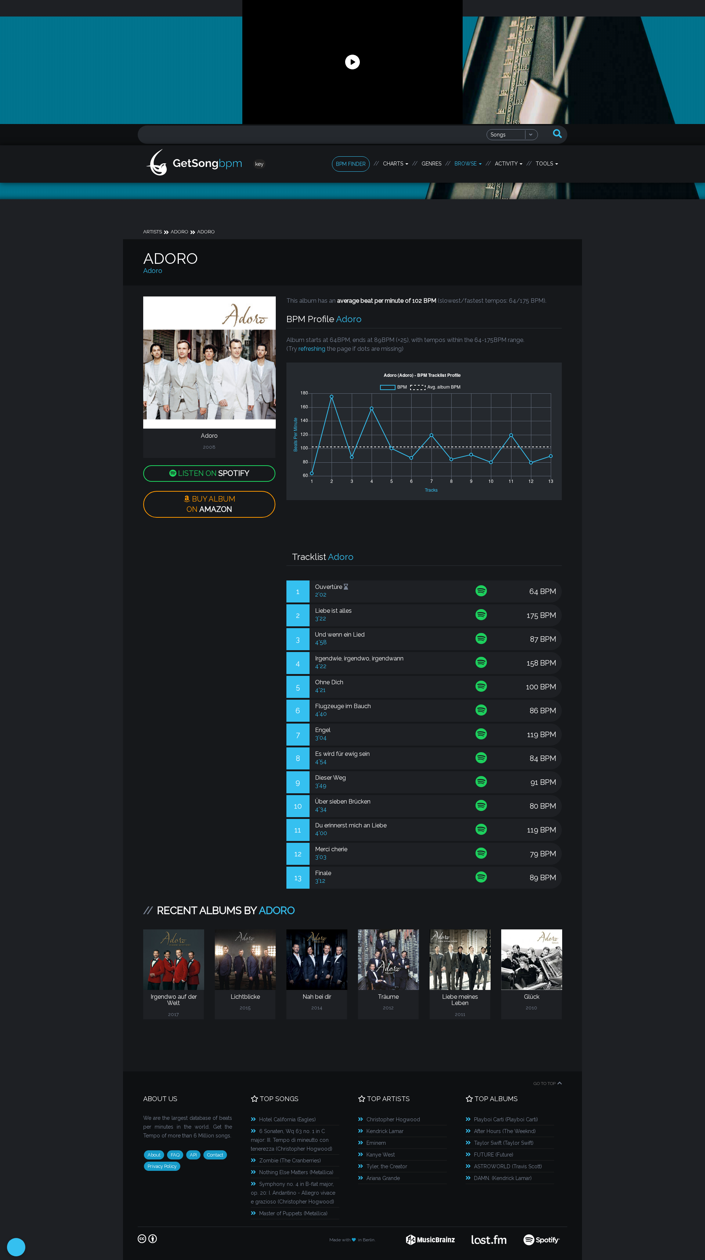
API (193, 1155)
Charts (394, 164)
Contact (215, 1155)
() (287, 1119)
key (259, 164)
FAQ (175, 1155)
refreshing (312, 348)
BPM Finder (351, 164)
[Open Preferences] (16, 1247)
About (154, 1155)
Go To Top (545, 1083)
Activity (507, 164)
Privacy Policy (162, 1166)
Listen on (212, 473)
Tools (545, 164)
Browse (466, 164)
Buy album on (211, 504)
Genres (431, 164)
